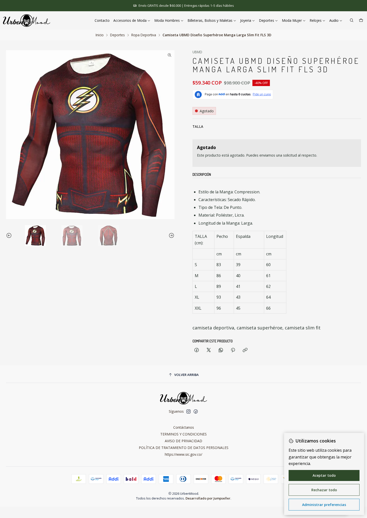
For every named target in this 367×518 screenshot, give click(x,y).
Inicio (100, 35)
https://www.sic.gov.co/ (183, 454)
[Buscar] (352, 20)
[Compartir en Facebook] (196, 350)
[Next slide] (171, 235)
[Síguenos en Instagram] (188, 411)
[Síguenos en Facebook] (195, 411)
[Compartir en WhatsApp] (221, 350)
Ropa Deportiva (143, 35)
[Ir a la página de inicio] (26, 20)
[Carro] (361, 20)
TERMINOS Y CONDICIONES (183, 434)
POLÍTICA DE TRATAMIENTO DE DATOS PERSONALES (183, 447)
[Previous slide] (9, 235)
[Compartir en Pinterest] (233, 350)
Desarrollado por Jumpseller (207, 498)
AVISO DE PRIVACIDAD (183, 440)
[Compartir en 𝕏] (208, 350)
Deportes (117, 35)
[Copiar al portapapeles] (245, 350)
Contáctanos (183, 427)
